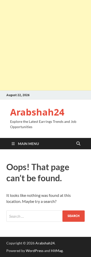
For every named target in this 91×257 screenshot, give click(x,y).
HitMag (57, 250)
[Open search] (78, 144)
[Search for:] (45, 216)
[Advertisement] (45, 45)
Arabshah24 (37, 112)
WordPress (34, 250)
